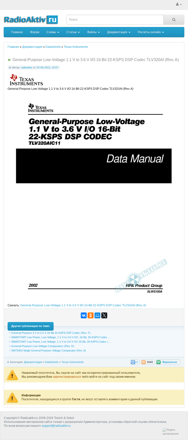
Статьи (72, 32)
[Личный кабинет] (179, 4)
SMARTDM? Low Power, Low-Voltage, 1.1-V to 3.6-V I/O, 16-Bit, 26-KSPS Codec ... (60, 337)
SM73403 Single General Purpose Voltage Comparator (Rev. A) (48, 350)
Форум (34, 32)
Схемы (52, 32)
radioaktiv (26, 67)
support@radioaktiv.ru (56, 425)
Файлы (92, 32)
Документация (117, 32)
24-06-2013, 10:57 (47, 67)
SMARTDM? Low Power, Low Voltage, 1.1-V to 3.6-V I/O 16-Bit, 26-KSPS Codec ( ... (61, 341)
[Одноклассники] (91, 315)
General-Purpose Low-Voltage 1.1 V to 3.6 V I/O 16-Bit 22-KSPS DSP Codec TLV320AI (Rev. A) (83, 305)
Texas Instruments (72, 362)
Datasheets (52, 362)
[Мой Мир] (97, 315)
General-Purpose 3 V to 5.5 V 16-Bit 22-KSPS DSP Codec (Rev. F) (51, 332)
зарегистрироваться (67, 376)
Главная (17, 32)
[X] (104, 315)
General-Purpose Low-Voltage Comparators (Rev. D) (42, 346)
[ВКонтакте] (84, 315)
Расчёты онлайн (150, 32)
